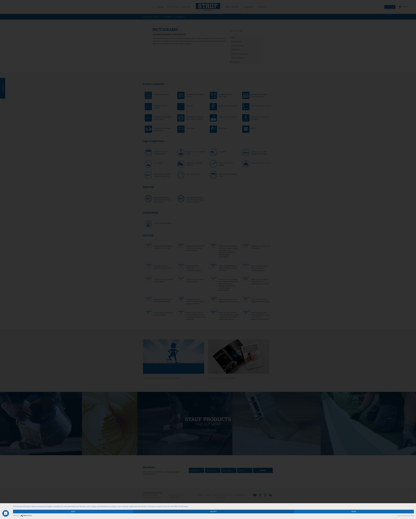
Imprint (399, 515)
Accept (213, 511)
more (353, 511)
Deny (73, 511)
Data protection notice (408, 515)
